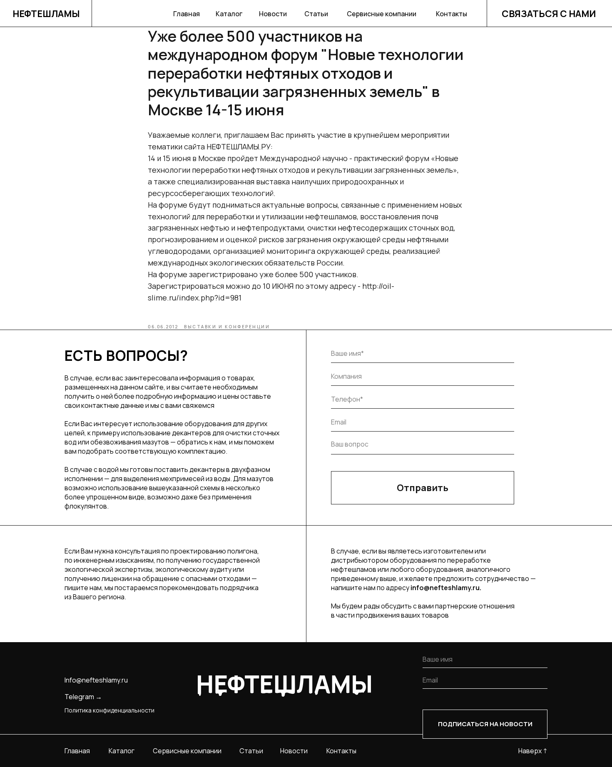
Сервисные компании (381, 13)
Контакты (451, 13)
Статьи (316, 13)
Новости (273, 13)
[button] (549, 13)
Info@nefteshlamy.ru (96, 680)
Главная (186, 13)
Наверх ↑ (532, 750)
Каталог (229, 13)
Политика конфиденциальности (109, 710)
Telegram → (83, 696)
